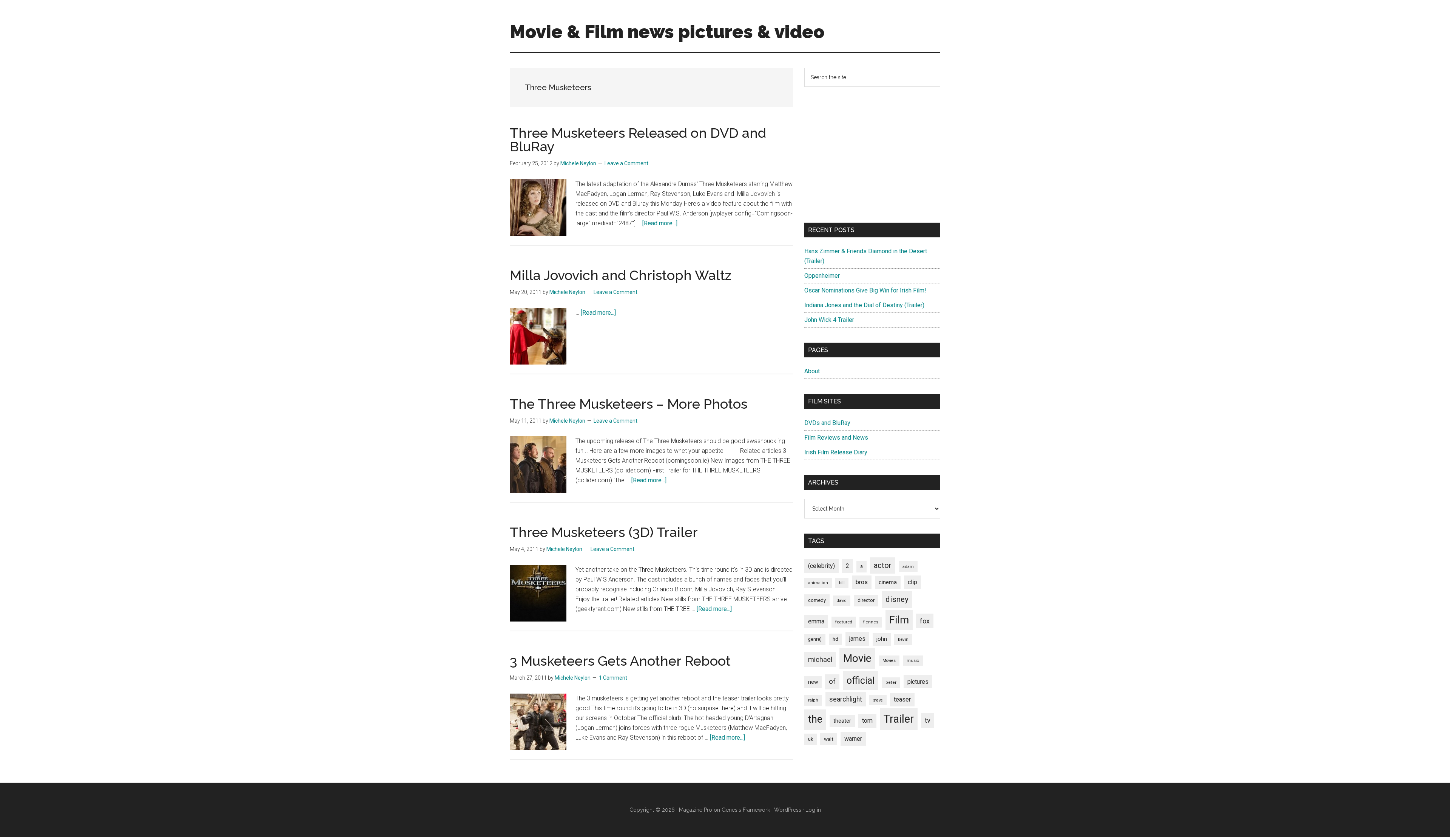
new (813, 682)
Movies (889, 660)
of (832, 681)
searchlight (845, 699)
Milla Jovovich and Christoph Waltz (620, 275)
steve (878, 700)
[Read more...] (659, 223)
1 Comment (613, 678)
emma (816, 621)
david (842, 600)
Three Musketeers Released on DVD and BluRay (638, 139)
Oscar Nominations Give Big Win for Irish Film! (865, 290)
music (913, 660)
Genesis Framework (746, 810)
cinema (888, 582)
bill (842, 582)
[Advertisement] (872, 155)
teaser (902, 699)
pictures (918, 681)
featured (843, 622)
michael (820, 659)
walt (828, 739)
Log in (813, 810)
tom (867, 720)
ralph (813, 700)
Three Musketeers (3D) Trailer (604, 532)
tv (927, 720)
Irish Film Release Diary (835, 452)
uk (810, 739)
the (815, 719)
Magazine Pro (695, 810)
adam (908, 566)
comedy (817, 600)
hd (835, 639)
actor (883, 565)
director (866, 600)
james (857, 638)
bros (862, 582)
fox (925, 621)
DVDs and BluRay (827, 422)
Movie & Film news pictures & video (667, 31)
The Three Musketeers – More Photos (628, 404)
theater (842, 721)
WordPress (787, 810)
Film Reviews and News (836, 437)
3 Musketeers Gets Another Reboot (620, 661)
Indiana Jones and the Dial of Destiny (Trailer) (864, 305)
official (861, 680)
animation (818, 582)
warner (853, 738)
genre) (815, 639)
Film (899, 620)
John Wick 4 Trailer (829, 319)
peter (890, 682)
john (881, 638)
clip (912, 582)
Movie (857, 658)
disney (897, 599)
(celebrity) (821, 565)
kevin (903, 639)
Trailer (899, 718)
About (812, 371)
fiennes (870, 622)
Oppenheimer (822, 275)
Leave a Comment (626, 163)
